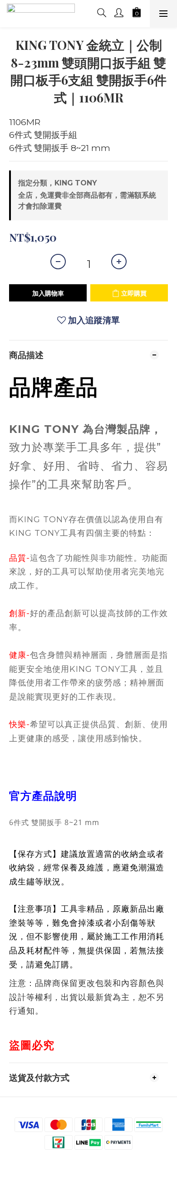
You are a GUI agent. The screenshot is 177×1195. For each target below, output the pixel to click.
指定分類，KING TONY (57, 183)
